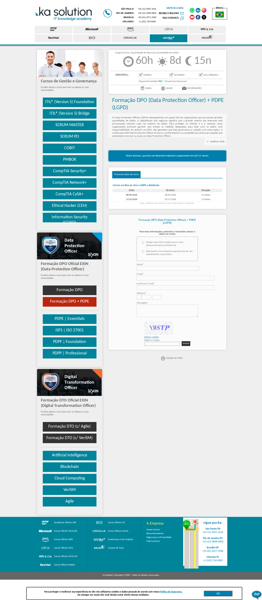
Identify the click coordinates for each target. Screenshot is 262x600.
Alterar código (151, 337)
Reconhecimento (155, 533)
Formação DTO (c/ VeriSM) (69, 438)
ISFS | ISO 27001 (69, 330)
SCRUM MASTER (69, 125)
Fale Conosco (153, 541)
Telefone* (141, 293)
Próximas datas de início (126, 174)
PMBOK (69, 159)
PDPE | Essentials (70, 319)
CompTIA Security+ (69, 171)
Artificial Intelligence (69, 455)
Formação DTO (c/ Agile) (69, 426)
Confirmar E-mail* (146, 283)
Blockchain (69, 467)
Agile (69, 501)
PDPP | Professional (70, 353)
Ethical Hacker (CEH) (69, 206)
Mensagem (142, 303)
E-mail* (140, 274)
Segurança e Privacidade (159, 537)
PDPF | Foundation (69, 342)
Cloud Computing (69, 478)
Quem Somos (153, 529)
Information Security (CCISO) (69, 218)
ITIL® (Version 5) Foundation (69, 102)
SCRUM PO (69, 136)
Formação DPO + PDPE (69, 301)
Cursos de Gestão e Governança (69, 81)
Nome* (140, 264)
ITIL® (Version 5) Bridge (69, 113)
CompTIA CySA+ (69, 194)
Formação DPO (70, 290)
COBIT (69, 148)
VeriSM (69, 490)
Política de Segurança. (171, 592)
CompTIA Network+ (70, 182)
